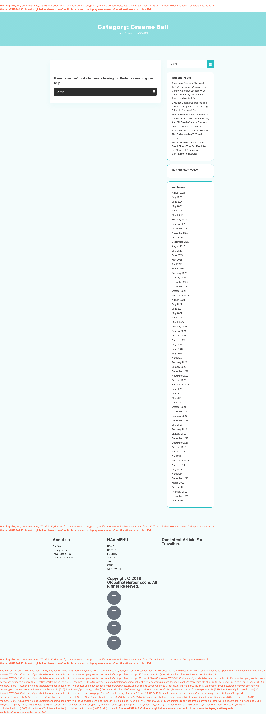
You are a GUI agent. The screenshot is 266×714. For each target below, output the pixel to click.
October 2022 (179, 380)
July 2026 (177, 197)
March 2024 (178, 322)
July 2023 (177, 344)
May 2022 (177, 398)
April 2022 (177, 402)
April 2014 (177, 474)
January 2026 (179, 224)
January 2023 (179, 367)
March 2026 (178, 215)
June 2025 (177, 255)
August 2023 (178, 340)
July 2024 (177, 304)
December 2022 (180, 371)
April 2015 (177, 456)
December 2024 (180, 282)
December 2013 (180, 478)
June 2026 (177, 201)
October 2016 (179, 447)
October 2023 (179, 335)
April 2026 (177, 210)
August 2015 (178, 451)
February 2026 (179, 219)
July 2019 (177, 425)
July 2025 (177, 251)
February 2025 (179, 273)
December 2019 (180, 420)
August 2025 (178, 246)
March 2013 (178, 482)
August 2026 (178, 192)
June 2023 (177, 349)
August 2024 (178, 300)
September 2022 (180, 384)
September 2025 (180, 242)
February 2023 (179, 362)
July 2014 (177, 469)
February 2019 (179, 429)
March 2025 (178, 268)
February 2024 (179, 326)
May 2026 (177, 206)
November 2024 (180, 286)
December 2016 (180, 442)
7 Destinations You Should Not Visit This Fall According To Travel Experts (190, 134)
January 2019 (179, 433)
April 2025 (177, 264)
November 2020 (180, 411)
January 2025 (179, 277)
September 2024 (180, 295)
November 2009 (180, 496)
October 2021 (179, 407)
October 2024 (179, 291)
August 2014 (178, 465)
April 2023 (177, 358)
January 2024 (179, 331)
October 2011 (179, 487)
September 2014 (180, 460)
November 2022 (180, 375)
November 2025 (180, 233)
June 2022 (177, 393)
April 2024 (177, 317)
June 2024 (177, 309)
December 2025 (180, 228)
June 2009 (177, 500)
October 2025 (179, 237)
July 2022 (177, 389)
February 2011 (179, 492)
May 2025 (177, 259)
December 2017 (180, 438)
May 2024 (177, 313)
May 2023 (177, 353)
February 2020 (179, 416)
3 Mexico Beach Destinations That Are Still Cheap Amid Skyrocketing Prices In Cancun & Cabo (190, 106)
